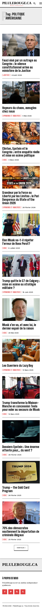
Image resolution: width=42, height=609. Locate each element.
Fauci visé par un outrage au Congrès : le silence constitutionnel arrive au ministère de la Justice (19, 65)
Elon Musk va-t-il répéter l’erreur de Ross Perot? (17, 241)
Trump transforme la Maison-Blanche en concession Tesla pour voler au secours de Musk (21, 406)
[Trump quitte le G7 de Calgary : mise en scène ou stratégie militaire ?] (21, 265)
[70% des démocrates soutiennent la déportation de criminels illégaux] (21, 512)
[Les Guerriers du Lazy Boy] (21, 350)
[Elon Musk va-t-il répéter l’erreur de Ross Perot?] (21, 225)
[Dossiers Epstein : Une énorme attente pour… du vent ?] (21, 431)
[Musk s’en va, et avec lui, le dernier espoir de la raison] (21, 309)
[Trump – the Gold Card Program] (21, 472)
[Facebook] (4, 591)
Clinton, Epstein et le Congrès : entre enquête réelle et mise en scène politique (21, 152)
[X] (22, 591)
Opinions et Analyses (11, 116)
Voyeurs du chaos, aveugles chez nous (19, 109)
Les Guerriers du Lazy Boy (17, 365)
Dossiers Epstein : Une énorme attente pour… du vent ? (20, 448)
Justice (6, 75)
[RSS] (16, 591)
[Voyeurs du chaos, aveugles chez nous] (21, 92)
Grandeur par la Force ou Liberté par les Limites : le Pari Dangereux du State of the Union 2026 (20, 198)
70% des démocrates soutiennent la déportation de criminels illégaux (20, 531)
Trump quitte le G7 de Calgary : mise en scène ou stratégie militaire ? (21, 284)
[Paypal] (10, 591)
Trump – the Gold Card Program (15, 489)
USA (4, 160)
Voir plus (20, 547)
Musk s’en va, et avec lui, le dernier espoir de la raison (19, 326)
